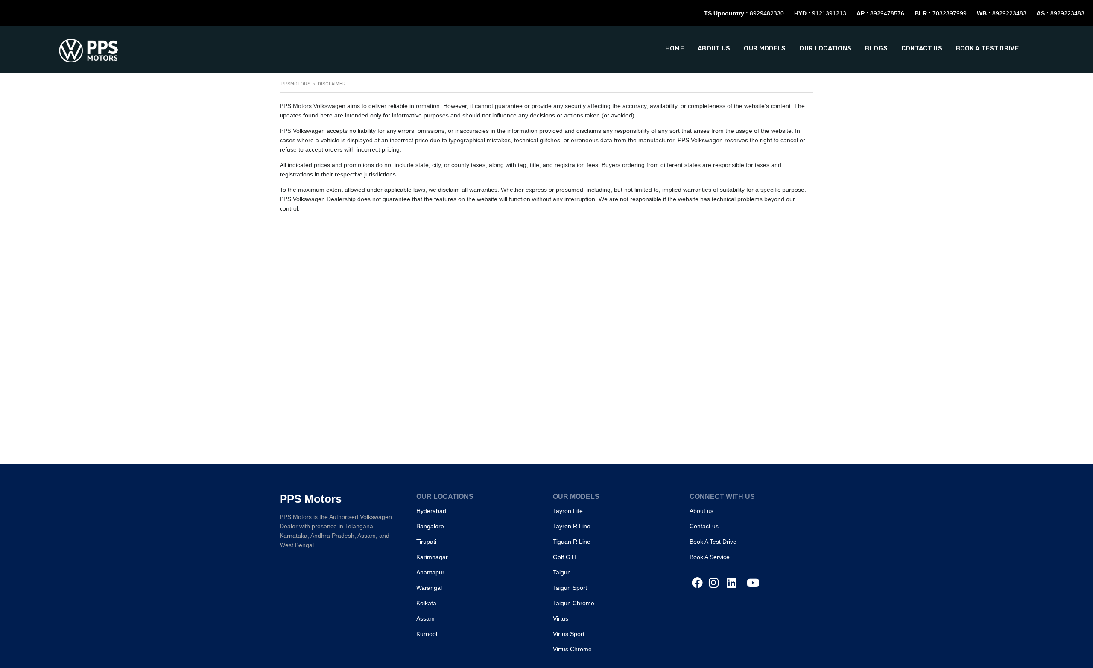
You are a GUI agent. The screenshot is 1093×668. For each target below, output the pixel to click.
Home (674, 48)
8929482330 (767, 13)
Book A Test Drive (987, 48)
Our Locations (825, 48)
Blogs (876, 48)
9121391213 (829, 13)
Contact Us (921, 48)
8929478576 (887, 13)
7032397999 (949, 13)
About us (714, 48)
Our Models (765, 48)
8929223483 (1009, 13)
